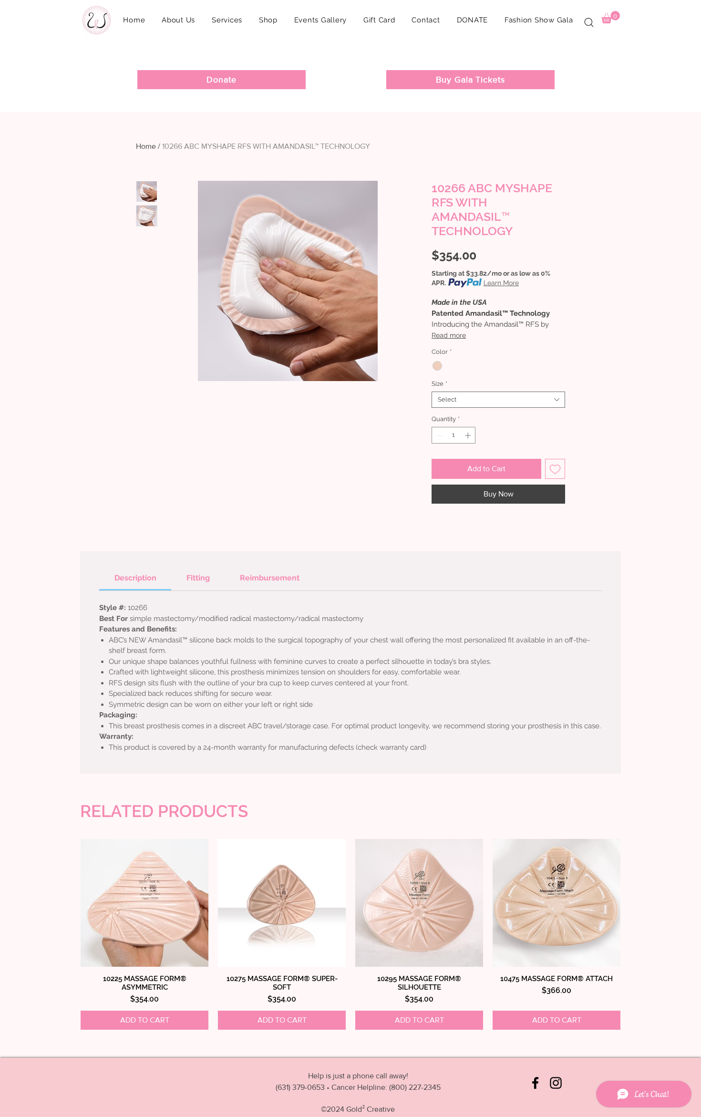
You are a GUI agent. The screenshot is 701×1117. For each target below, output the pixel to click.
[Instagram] (556, 1083)
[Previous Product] (92, 902)
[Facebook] (535, 1083)
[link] (135, 577)
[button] (268, 20)
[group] (350, 934)
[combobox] (498, 400)
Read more (449, 335)
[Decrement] (438, 435)
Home (146, 146)
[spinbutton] (453, 435)
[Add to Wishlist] (555, 469)
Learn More (501, 283)
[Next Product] (609, 902)
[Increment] (468, 435)
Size (439, 383)
